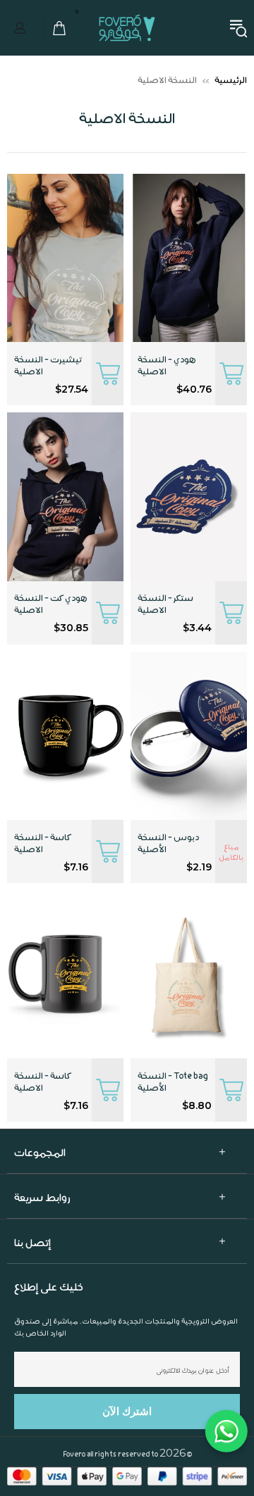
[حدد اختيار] (231, 373)
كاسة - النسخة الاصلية (42, 842)
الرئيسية (230, 79)
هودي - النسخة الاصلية (167, 364)
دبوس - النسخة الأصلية (168, 842)
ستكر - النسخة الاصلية (165, 603)
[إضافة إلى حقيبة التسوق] (231, 612)
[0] (55, 28)
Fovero (127, 27)
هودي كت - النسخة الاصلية (50, 603)
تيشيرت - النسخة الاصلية (48, 364)
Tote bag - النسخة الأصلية (173, 1081)
